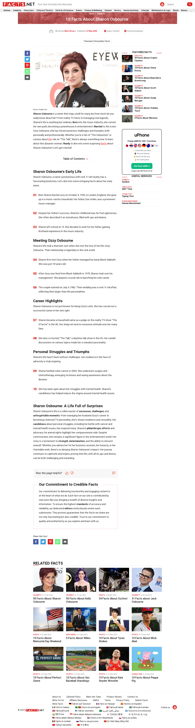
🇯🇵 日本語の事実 (115, 714)
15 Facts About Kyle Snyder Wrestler (111, 679)
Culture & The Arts (44, 10)
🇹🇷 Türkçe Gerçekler (62, 725)
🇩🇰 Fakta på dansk (114, 707)
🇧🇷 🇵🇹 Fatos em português (87, 707)
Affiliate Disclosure (78, 700)
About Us (56, 697)
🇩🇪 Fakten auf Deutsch (80, 704)
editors (68, 508)
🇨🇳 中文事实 (83, 725)
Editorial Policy (74, 697)
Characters (29, 10)
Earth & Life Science (64, 10)
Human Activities (131, 10)
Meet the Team (93, 697)
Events (79, 10)
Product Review (114, 697)
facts (104, 143)
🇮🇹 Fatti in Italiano (60, 707)
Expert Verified (113, 31)
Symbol (125, 182)
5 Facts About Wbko (78, 638)
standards (82, 504)
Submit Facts (141, 700)
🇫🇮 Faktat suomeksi (84, 711)
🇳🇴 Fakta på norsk (60, 711)
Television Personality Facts (97, 41)
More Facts (57, 704)
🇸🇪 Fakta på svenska (138, 707)
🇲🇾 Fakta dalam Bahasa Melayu (66, 718)
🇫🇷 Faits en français (105, 704)
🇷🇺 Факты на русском (87, 721)
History (117, 10)
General (108, 10)
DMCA (96, 700)
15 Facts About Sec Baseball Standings (78, 679)
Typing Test (128, 196)
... (190, 10)
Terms (107, 700)
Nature (184, 10)
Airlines (7, 10)
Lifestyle (145, 10)
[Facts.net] (19, 4)
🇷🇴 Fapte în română (61, 721)
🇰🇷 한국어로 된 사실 (137, 714)
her (50, 139)
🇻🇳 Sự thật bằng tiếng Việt (116, 721)
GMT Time (127, 189)
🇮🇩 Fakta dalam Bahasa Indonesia (85, 714)
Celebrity (17, 10)
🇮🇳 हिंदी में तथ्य (58, 714)
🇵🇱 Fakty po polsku (128, 718)
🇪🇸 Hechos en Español (131, 704)
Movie (175, 10)
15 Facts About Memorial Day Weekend (47, 639)
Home (91, 13)
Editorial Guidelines (135, 31)
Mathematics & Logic (161, 10)
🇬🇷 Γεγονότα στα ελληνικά (138, 711)
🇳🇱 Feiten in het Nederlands (100, 718)
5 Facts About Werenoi (146, 118)
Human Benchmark (131, 203)
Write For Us (58, 700)
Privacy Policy (122, 700)
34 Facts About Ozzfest (113, 598)
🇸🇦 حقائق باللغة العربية (109, 711)
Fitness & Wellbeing (93, 10)
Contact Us (132, 697)
